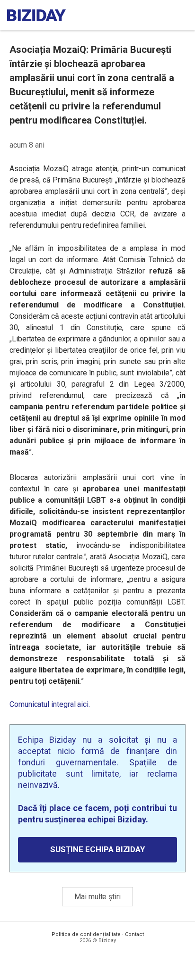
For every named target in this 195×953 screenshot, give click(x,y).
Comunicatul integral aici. (49, 704)
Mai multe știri (97, 896)
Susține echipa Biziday (97, 849)
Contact (134, 934)
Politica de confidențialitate (86, 934)
